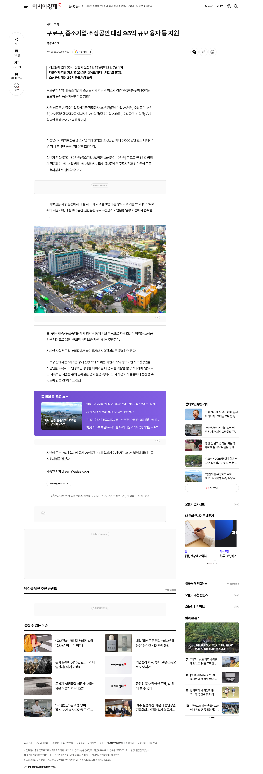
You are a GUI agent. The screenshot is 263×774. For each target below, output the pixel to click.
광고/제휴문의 (42, 742)
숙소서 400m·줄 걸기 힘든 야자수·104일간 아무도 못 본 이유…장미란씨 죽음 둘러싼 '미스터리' (222, 461)
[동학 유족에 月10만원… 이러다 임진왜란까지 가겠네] (38, 673)
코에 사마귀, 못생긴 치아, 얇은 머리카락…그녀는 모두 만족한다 (221, 414)
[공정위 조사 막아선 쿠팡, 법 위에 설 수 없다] (118, 694)
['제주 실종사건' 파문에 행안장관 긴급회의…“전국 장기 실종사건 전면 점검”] (118, 715)
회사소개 (28, 742)
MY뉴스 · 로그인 (214, 6)
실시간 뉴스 (74, 6)
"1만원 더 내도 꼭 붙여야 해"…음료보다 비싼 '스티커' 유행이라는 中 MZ (122, 427)
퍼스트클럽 (68, 742)
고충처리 (141, 742)
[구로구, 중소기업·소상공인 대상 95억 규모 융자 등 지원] (100, 269)
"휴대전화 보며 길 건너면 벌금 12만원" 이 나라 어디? (74, 643)
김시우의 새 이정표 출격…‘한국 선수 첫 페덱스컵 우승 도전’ (204, 694)
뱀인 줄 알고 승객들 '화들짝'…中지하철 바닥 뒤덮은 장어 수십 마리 (221, 446)
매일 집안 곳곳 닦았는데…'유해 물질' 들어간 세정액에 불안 (155, 643)
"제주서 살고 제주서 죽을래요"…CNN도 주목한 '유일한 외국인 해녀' (204, 663)
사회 (49, 24)
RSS (101, 742)
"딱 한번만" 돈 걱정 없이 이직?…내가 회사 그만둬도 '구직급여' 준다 (221, 430)
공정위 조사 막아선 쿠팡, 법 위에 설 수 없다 (155, 686)
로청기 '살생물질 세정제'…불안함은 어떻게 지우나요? (74, 686)
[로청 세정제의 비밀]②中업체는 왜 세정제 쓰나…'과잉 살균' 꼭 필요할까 (204, 679)
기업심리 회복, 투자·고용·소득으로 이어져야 (156, 664)
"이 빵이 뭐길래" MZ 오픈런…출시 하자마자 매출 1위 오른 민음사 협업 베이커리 (122, 419)
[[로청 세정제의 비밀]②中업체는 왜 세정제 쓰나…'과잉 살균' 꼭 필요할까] (230, 682)
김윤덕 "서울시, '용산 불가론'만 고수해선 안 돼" (109, 412)
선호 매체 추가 (85, 52)
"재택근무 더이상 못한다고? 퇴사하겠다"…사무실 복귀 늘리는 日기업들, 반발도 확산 (122, 404)
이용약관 (130, 742)
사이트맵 (153, 742)
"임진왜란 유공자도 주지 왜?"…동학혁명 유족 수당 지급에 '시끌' (221, 476)
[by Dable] (170, 590)
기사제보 (92, 742)
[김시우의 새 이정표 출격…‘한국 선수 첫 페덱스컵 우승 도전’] (230, 697)
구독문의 (80, 742)
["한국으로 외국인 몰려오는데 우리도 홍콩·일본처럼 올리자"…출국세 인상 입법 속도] (230, 712)
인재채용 (56, 742)
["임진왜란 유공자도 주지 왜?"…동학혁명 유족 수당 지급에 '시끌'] (193, 481)
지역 (56, 24)
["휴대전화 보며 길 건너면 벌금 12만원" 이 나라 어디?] (38, 651)
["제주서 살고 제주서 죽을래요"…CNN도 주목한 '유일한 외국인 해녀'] (230, 666)
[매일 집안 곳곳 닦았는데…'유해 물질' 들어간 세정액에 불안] (118, 651)
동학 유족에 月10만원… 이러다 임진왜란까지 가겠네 (75, 664)
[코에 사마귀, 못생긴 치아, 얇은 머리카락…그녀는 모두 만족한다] (193, 419)
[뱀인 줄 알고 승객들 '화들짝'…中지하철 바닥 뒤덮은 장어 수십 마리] (193, 450)
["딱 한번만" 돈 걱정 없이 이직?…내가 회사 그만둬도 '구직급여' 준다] (193, 435)
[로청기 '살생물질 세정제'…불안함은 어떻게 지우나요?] (38, 694)
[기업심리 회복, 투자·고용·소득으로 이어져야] (118, 673)
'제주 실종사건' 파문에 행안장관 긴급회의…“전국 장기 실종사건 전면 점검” (156, 707)
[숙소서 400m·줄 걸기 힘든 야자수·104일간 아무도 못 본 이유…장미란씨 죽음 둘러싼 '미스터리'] (193, 466)
